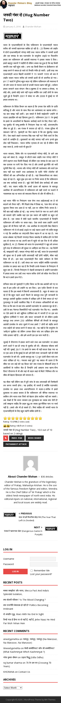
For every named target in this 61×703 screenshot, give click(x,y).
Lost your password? (41, 574)
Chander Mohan (33, 26)
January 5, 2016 (13, 26)
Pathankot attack (16, 444)
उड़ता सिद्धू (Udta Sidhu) (32, 657)
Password (8, 564)
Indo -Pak (17, 438)
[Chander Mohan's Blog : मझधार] (30, 6)
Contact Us (24, 671)
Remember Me (42, 570)
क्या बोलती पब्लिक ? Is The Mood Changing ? (24, 599)
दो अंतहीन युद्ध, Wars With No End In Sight (23, 614)
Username (8, 558)
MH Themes (49, 699)
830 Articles (47, 476)
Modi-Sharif (34, 438)
